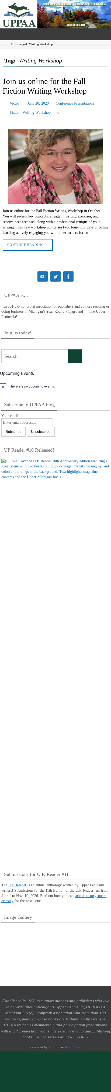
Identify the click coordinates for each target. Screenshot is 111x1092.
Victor (14, 103)
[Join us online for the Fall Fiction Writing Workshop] (55, 163)
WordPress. (73, 1045)
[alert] (55, 384)
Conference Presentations (75, 103)
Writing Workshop (37, 111)
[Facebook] (68, 274)
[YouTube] (42, 274)
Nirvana (54, 1045)
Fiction (15, 111)
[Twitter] (55, 274)
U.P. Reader (17, 883)
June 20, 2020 (38, 103)
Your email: (10, 413)
